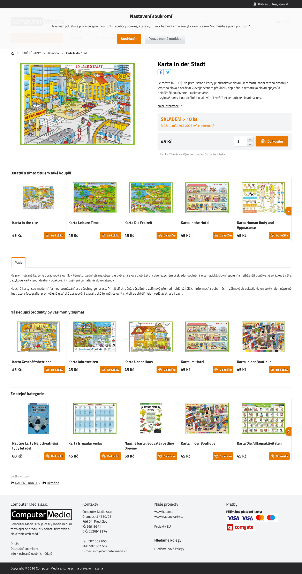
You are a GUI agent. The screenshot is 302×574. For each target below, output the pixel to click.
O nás (14, 543)
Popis (18, 262)
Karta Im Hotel (192, 361)
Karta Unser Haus (138, 361)
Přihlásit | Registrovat (273, 4)
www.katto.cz (163, 511)
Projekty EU (162, 526)
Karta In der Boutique (254, 361)
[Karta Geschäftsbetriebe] (38, 337)
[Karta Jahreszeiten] (94, 337)
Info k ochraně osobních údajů (31, 553)
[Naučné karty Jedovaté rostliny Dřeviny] (150, 419)
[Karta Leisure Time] (94, 198)
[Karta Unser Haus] (150, 337)
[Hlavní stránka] (12, 53)
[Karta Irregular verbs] (94, 419)
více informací (204, 125)
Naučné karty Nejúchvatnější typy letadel (35, 445)
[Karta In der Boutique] (263, 337)
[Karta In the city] (38, 198)
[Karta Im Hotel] (207, 337)
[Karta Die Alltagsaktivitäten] (263, 419)
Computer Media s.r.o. (51, 568)
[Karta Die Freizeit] (150, 198)
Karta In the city (25, 222)
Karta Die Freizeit (138, 222)
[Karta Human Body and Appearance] (263, 198)
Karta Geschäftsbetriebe (31, 361)
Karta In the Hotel (195, 222)
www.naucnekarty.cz (168, 516)
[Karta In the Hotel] (207, 198)
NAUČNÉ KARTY (31, 53)
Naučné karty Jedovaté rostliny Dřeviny (149, 445)
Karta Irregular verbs (85, 443)
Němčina (53, 53)
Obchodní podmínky (24, 548)
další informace (168, 105)
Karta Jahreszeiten (83, 361)
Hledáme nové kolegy (169, 548)
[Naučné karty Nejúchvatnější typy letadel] (38, 419)
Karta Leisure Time (83, 222)
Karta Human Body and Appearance (255, 225)
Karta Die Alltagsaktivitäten (259, 443)
